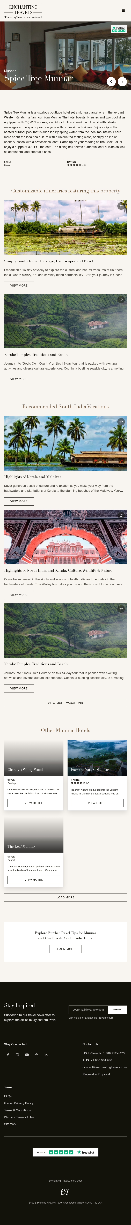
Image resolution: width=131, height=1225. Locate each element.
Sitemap (10, 1124)
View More (19, 285)
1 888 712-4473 (114, 1053)
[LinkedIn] (46, 1054)
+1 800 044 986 (101, 1060)
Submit (117, 1009)
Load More (66, 897)
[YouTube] (27, 1054)
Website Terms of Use (19, 1117)
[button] (121, 206)
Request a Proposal (96, 1074)
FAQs (8, 1096)
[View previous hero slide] (111, 81)
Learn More (65, 949)
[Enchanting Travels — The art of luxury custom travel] (23, 11)
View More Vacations (65, 703)
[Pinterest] (36, 1054)
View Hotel (34, 803)
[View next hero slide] (122, 81)
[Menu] (123, 10)
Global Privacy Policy (18, 1103)
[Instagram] (17, 1054)
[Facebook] (8, 1054)
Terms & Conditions (17, 1110)
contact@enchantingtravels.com (105, 1067)
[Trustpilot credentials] (119, 29)
